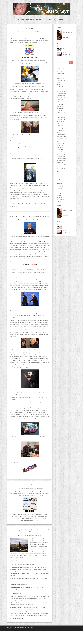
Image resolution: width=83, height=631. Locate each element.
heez (58, 173)
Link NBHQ (59, 19)
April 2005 (59, 128)
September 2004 (61, 141)
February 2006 (60, 110)
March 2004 (60, 153)
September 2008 (61, 80)
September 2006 (61, 97)
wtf (35, 416)
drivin (58, 171)
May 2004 (59, 149)
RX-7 (38, 578)
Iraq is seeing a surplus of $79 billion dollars (26, 93)
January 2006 (60, 112)
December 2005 (61, 114)
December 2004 (61, 136)
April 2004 (59, 151)
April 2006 (59, 106)
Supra (33, 578)
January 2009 (60, 76)
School (58, 197)
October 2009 (60, 75)
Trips (40, 535)
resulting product (42, 598)
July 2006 (59, 101)
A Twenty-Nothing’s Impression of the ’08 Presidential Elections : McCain (29, 216)
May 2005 (59, 127)
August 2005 (60, 121)
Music (39, 19)
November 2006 (61, 93)
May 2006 (59, 104)
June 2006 (59, 102)
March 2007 (60, 88)
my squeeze (34, 544)
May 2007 (59, 84)
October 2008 (60, 78)
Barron (58, 177)
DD (60, 46)
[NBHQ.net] (41, 8)
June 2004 (59, 147)
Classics (59, 186)
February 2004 (60, 154)
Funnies (58, 188)
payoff (18, 560)
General (39, 31)
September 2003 (61, 164)
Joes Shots (65, 37)
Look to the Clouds (30, 485)
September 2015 (61, 71)
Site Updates (40, 488)
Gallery (48, 19)
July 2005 (59, 123)
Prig (61, 50)
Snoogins (64, 52)
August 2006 (60, 99)
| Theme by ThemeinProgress (18, 627)
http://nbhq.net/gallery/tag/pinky (20, 518)
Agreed (11, 137)
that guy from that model (30, 320)
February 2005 (60, 132)
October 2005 (60, 117)
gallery (39, 514)
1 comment (30, 31)
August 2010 (60, 73)
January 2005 (60, 134)
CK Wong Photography (67, 32)
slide (14, 575)
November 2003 (61, 160)
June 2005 (59, 125)
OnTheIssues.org (42, 245)
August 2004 (60, 143)
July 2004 (59, 145)
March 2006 (60, 108)
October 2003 (60, 162)
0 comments (30, 219)
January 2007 (60, 89)
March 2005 (60, 130)
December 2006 (61, 91)
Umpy (58, 179)
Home (21, 19)
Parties (58, 195)
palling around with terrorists (34, 354)
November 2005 (61, 115)
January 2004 (60, 156)
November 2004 (61, 138)
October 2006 (60, 95)
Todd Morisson (66, 54)
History (30, 19)
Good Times (60, 192)
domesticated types (26, 569)
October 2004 (60, 140)
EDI (63, 48)
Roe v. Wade (20, 269)
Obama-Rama (29, 28)
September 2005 (61, 119)
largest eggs (46, 596)
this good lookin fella (29, 37)
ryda (58, 175)
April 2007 (59, 86)
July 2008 (59, 82)
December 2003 (61, 158)
